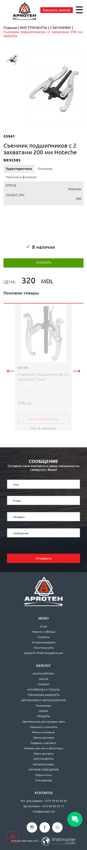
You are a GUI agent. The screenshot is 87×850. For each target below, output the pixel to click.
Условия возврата (43, 642)
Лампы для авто (43, 737)
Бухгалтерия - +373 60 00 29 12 (43, 806)
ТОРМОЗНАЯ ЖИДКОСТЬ (43, 694)
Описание (44, 169)
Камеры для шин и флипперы (43, 748)
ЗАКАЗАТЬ (43, 262)
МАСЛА (43, 678)
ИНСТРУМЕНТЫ (43, 758)
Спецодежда (43, 780)
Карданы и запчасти (43, 742)
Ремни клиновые (43, 732)
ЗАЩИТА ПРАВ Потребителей (43, 652)
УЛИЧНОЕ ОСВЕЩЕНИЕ (43, 769)
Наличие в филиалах (21, 177)
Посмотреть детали (43, 419)
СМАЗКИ (43, 684)
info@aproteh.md (43, 811)
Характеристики (19, 169)
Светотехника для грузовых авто (43, 721)
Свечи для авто (43, 753)
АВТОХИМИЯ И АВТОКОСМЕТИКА (43, 700)
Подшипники (43, 774)
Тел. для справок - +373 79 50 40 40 (43, 800)
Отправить (43, 558)
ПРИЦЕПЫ (43, 716)
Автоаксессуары (43, 764)
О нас (43, 626)
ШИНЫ (43, 710)
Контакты (44, 636)
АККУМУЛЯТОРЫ (43, 673)
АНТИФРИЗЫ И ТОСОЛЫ (43, 689)
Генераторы (43, 705)
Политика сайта (44, 647)
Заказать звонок (56, 10)
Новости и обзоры (43, 631)
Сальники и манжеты (43, 726)
